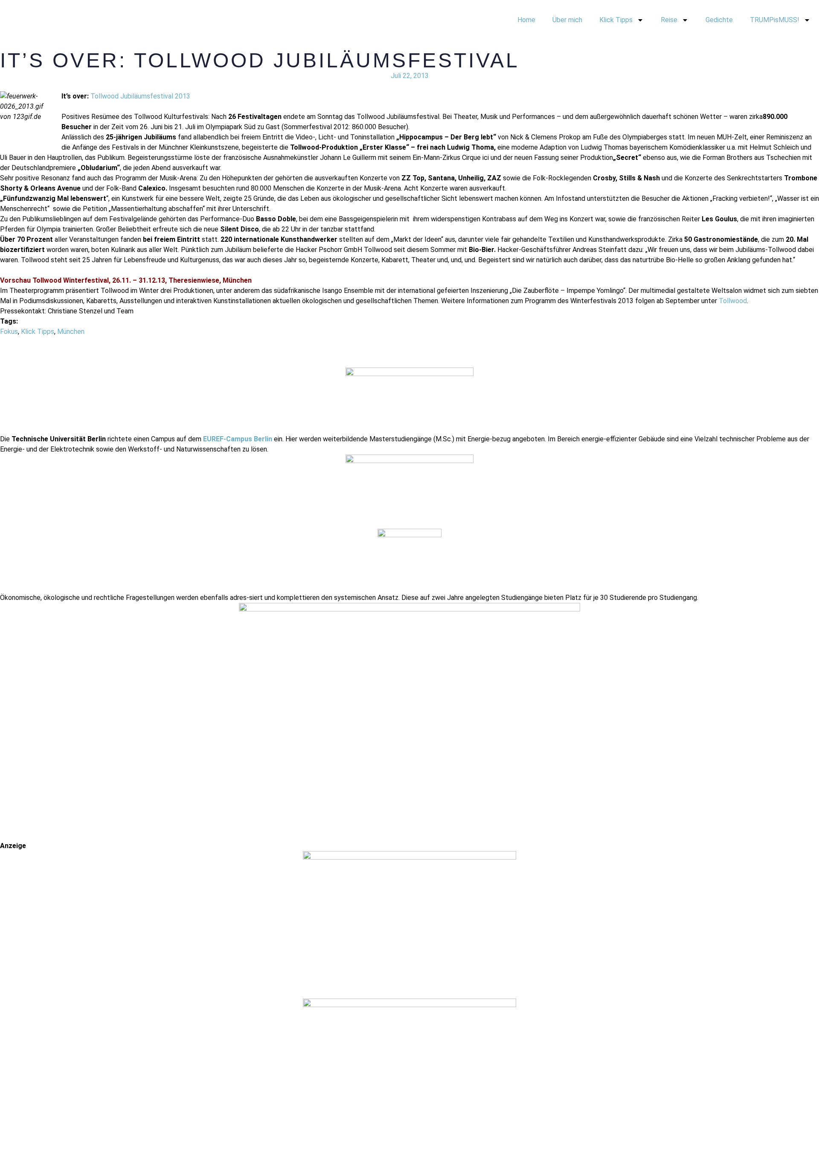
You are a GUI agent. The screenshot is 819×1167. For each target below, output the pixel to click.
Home (526, 20)
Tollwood (733, 301)
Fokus (9, 331)
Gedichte (719, 20)
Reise (669, 20)
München (70, 331)
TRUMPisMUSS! (774, 20)
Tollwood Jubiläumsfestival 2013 (140, 96)
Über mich (567, 20)
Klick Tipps (616, 20)
